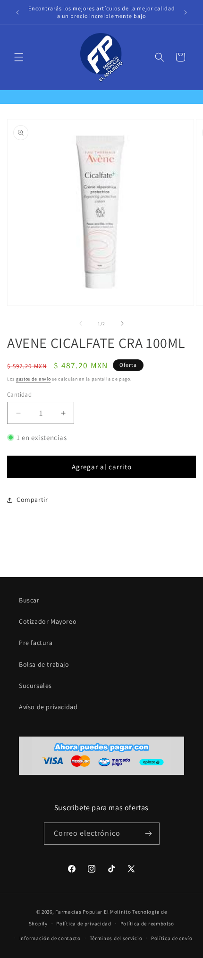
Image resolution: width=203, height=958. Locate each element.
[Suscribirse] (148, 833)
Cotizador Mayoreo (47, 621)
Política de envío (172, 938)
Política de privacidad (83, 923)
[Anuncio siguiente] (185, 12)
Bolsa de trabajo (44, 664)
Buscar (29, 600)
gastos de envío (33, 379)
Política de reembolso (147, 923)
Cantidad (19, 394)
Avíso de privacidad (48, 707)
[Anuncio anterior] (17, 12)
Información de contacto (50, 938)
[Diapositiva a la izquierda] (80, 323)
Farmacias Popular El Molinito (93, 911)
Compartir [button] (32, 499)
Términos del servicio (116, 938)
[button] (18, 57)
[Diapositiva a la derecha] (122, 323)
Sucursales (35, 685)
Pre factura (36, 642)
